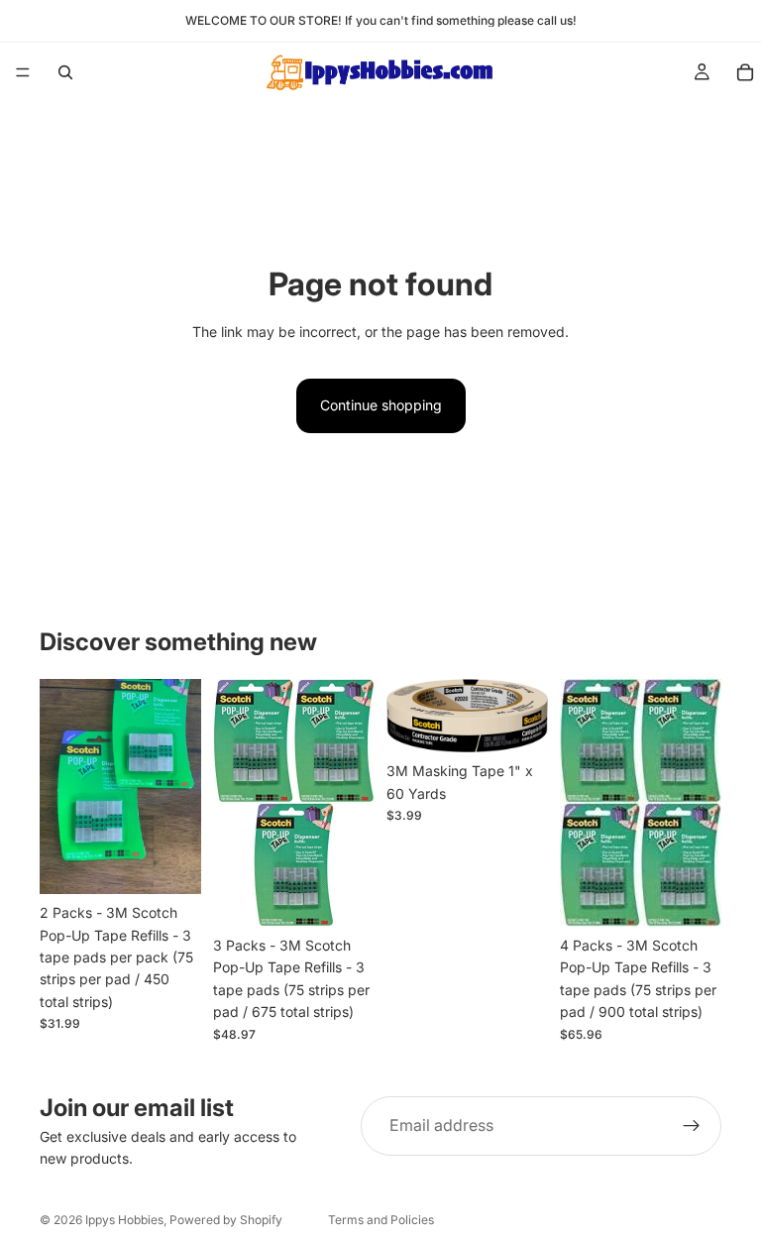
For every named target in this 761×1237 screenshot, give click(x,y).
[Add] (170, 864)
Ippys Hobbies (124, 1219)
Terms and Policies (381, 1219)
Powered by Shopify (225, 1219)
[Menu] (23, 72)
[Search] (65, 72)
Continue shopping (381, 404)
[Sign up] (691, 1126)
